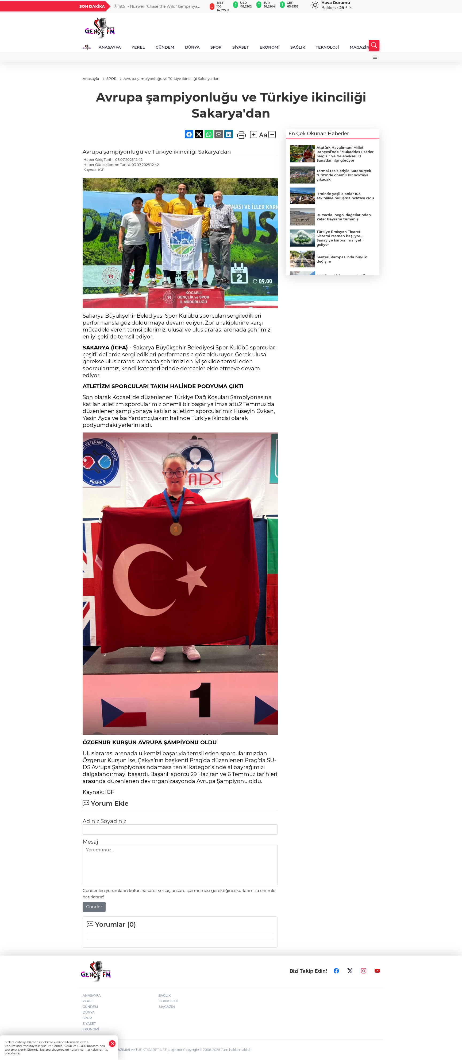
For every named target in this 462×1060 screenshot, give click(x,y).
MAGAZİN (359, 47)
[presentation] (200, 6)
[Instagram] (363, 971)
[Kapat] (112, 1043)
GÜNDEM (165, 47)
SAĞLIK (297, 47)
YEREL (138, 47)
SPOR (216, 47)
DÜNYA (192, 47)
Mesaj (90, 842)
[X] (350, 971)
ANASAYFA (110, 47)
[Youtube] (377, 971)
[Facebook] (336, 971)
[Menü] (375, 57)
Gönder (94, 906)
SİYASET (240, 47)
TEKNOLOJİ (327, 47)
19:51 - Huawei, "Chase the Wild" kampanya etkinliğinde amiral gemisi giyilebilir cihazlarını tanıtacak (157, 6)
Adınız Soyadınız (104, 821)
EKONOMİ (270, 47)
